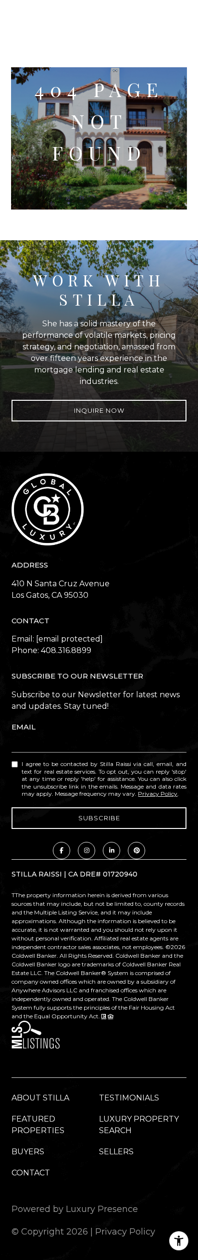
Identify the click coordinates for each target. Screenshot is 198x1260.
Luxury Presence (102, 1209)
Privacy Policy (157, 793)
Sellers (116, 1151)
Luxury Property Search (139, 1124)
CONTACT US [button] (99, 184)
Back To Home (99, 197)
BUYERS (28, 1151)
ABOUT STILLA (40, 1097)
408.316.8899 (66, 650)
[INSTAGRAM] (86, 850)
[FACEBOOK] (61, 850)
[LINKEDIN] (111, 850)
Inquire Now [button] (99, 410)
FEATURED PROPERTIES (38, 1124)
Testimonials (129, 1097)
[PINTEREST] (136, 850)
